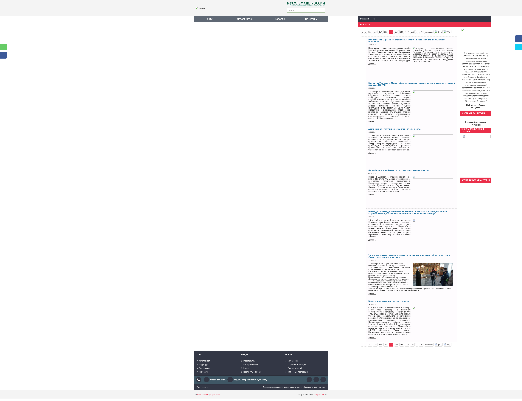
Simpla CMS (319, 394)
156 (391, 32)
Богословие (293, 360)
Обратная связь (218, 379)
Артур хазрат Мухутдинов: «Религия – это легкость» (394, 128)
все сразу (429, 32)
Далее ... (372, 63)
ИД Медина (311, 19)
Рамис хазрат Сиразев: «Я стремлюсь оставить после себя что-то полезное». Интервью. (407, 40)
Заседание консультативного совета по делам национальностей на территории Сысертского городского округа (409, 256)
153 (375, 32)
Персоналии (204, 368)
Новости (280, 19)
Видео (246, 368)
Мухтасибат (204, 360)
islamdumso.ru (203, 394)
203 (421, 32)
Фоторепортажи (250, 364)
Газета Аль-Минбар (252, 371)
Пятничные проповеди (298, 371)
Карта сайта (215, 394)
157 (396, 32)
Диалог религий (295, 368)
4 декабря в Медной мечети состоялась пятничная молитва (398, 170)
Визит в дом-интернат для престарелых (388, 301)
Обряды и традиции (297, 364)
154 (380, 32)
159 (407, 32)
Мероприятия (244, 19)
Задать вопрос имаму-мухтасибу (250, 379)
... (365, 32)
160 (412, 32)
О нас (209, 19)
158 (401, 32)
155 (385, 32)
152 (370, 32)
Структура (203, 364)
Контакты (203, 371)
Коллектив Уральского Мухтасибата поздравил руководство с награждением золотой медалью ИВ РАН (411, 84)
